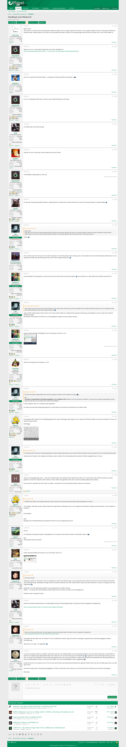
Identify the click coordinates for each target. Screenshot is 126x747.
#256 (115, 149)
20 (37, 713)
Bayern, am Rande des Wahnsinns (16, 294)
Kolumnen (28, 729)
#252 (115, 46)
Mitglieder (46, 8)
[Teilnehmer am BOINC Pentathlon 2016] (15, 66)
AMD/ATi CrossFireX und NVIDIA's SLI (25, 722)
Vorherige (12, 22)
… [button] (19, 22)
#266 (115, 416)
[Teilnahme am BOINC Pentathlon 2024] (15, 69)
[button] (14, 8)
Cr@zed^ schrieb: (29, 392)
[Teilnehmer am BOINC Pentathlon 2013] (11, 66)
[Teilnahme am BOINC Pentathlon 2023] (14, 68)
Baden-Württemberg (17, 142)
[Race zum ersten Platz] (14, 219)
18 (34, 713)
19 (36, 713)
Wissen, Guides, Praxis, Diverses (30, 719)
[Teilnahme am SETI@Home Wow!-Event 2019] (20, 381)
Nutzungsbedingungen (92, 742)
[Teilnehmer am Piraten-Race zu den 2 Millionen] (10, 219)
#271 (115, 550)
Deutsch (14, 742)
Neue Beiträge (11, 11)
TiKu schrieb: (28, 499)
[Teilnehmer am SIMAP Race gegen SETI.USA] (9, 219)
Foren (18, 8)
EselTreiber (16, 713)
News (11, 8)
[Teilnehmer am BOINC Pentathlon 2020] (9, 69)
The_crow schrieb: (29, 228)
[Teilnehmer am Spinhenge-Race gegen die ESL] (13, 219)
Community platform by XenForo (63, 745)
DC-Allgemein (29, 713)
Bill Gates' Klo (18, 91)
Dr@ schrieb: (28, 629)
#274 (115, 626)
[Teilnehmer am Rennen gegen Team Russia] (12, 219)
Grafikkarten (25, 724)
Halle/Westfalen (18, 166)
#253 (115, 74)
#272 (115, 572)
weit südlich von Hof (17, 568)
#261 (115, 273)
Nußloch (20, 544)
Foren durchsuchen (22, 11)
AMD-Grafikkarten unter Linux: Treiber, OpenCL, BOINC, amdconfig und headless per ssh (43, 712)
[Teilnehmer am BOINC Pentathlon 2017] (16, 66)
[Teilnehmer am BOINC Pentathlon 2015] (14, 66)
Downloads (35, 8)
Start (111, 742)
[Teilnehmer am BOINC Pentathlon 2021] (12, 69)
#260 (115, 253)
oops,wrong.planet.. (17, 64)
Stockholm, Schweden (16, 217)
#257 (115, 171)
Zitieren (115, 42)
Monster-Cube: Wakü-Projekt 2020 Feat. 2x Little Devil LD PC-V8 (34, 707)
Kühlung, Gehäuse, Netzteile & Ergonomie (37, 708)
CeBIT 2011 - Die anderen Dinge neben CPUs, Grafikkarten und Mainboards (39, 728)
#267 (115, 447)
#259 (115, 225)
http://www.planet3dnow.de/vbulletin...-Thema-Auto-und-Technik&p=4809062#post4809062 (51, 51)
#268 (115, 475)
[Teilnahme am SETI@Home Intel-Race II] (21, 66)
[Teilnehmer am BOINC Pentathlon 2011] (9, 66)
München (19, 245)
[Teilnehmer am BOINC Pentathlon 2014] (17, 219)
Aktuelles (25, 8)
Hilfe (108, 742)
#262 (115, 302)
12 (29, 22)
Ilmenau (20, 269)
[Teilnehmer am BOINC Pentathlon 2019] (18, 66)
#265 (115, 388)
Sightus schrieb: (29, 450)
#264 (115, 359)
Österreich (19, 379)
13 (32, 22)
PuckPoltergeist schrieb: (31, 306)
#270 (115, 528)
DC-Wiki (71, 8)
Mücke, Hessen (18, 491)
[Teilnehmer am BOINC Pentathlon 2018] (17, 66)
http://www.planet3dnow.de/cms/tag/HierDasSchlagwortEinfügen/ (43, 607)
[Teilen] (113, 26)
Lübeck (20, 588)
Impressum (81, 742)
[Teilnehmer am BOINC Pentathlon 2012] (10, 66)
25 (37, 22)
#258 (115, 199)
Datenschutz (102, 742)
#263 (115, 330)
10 (24, 22)
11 (26, 22)
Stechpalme (16, 729)
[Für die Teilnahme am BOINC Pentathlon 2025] (16, 69)
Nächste (42, 22)
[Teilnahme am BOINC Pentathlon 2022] (13, 69)
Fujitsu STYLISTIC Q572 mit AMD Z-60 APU (27, 717)
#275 (115, 651)
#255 (115, 124)
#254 (115, 96)
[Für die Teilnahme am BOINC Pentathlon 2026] (15, 435)
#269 (115, 495)
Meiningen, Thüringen (16, 669)
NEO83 (112, 713)
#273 (115, 600)
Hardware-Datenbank (59, 8)
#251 (115, 26)
